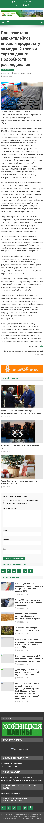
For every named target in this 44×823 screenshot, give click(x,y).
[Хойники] (22, 729)
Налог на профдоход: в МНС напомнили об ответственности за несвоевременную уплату (29, 658)
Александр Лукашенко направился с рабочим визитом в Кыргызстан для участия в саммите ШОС (29, 587)
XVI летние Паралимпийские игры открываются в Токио (20, 447)
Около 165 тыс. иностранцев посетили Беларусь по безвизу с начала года (28, 602)
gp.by (40, 346)
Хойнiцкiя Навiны (20, 73)
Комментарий (10, 508)
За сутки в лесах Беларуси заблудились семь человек (27, 629)
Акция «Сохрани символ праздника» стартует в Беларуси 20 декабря (19, 482)
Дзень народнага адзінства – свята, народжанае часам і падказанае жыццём (28, 672)
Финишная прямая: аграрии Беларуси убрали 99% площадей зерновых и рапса (27, 616)
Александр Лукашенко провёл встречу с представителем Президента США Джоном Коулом (21, 412)
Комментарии (8, 76)
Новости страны (7, 70)
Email (6, 539)
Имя (5, 530)
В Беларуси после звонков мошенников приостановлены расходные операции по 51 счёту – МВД (28, 643)
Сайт (5, 549)
